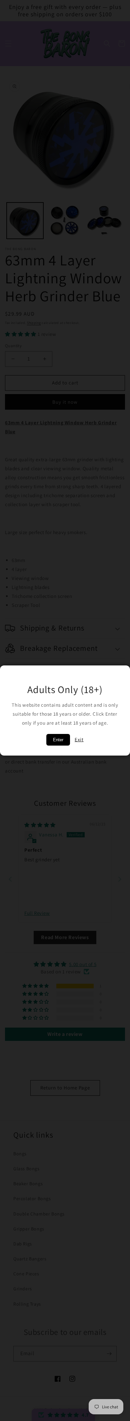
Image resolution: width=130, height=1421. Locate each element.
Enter (58, 739)
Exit (79, 739)
